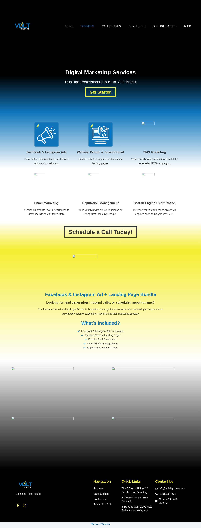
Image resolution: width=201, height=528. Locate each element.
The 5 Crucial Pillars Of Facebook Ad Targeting (134, 490)
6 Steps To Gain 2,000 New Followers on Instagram (137, 508)
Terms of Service (100, 524)
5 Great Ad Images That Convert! (135, 499)
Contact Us (137, 26)
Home (69, 26)
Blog (187, 26)
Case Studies (111, 26)
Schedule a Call (164, 26)
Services (87, 26)
